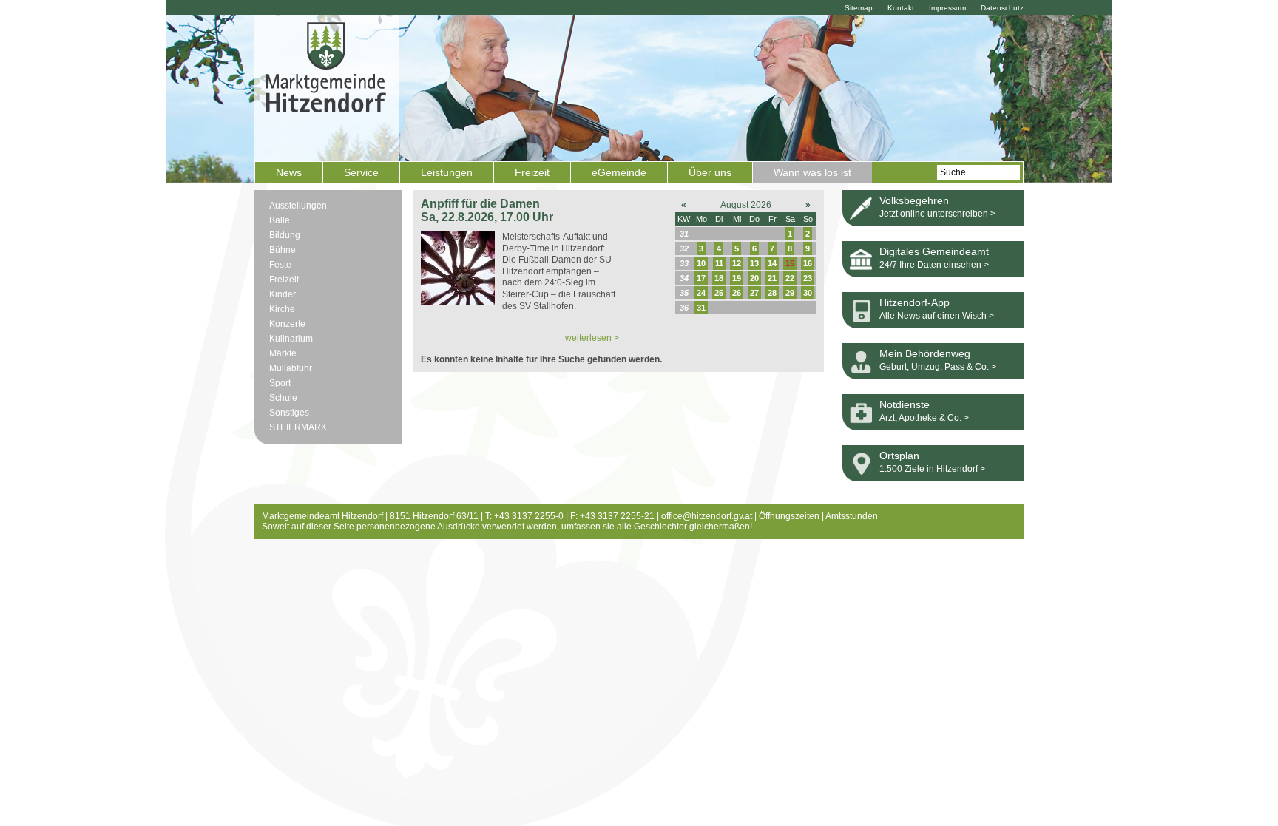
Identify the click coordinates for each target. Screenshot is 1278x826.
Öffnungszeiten (789, 516)
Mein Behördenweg (924, 353)
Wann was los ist (812, 172)
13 (754, 263)
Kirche (282, 309)
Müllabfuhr (290, 368)
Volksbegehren (914, 200)
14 (772, 263)
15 (789, 263)
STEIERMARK (298, 427)
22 (789, 278)
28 (772, 292)
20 (754, 278)
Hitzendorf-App (914, 302)
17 (701, 278)
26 (736, 292)
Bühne (282, 250)
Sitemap (859, 8)
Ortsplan (899, 455)
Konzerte (287, 324)
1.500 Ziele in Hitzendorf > (932, 469)
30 (807, 292)
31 (701, 307)
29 (789, 292)
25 (718, 292)
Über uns (710, 172)
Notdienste (904, 404)
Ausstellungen (298, 205)
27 (754, 292)
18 (718, 278)
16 (807, 263)
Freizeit (532, 172)
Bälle (279, 220)
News (289, 172)
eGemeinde (619, 172)
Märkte (283, 353)
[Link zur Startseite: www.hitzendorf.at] (326, 86)
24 (701, 292)
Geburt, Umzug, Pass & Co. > (937, 367)
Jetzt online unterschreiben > (937, 214)
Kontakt (901, 8)
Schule (283, 398)
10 (701, 263)
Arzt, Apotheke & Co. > (924, 418)
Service (361, 172)
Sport (280, 383)
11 (719, 263)
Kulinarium (291, 339)
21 (772, 278)
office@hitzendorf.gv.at (706, 516)
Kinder (282, 294)
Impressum (947, 8)
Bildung (284, 235)
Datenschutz (1002, 8)
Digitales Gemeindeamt (934, 251)
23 (807, 278)
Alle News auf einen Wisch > (936, 316)
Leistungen (447, 172)
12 (736, 263)
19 (736, 278)
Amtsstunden (851, 516)
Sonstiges (289, 412)
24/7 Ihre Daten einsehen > (934, 265)
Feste (280, 265)
